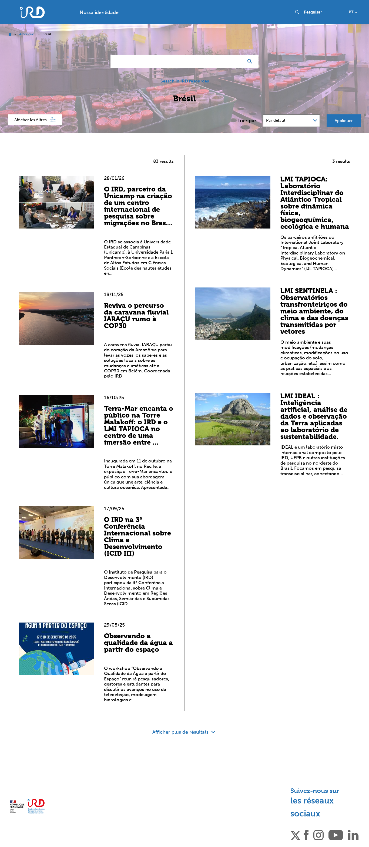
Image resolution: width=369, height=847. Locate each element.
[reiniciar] (237, 61)
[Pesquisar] (251, 61)
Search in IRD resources (184, 81)
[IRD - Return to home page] (32, 12)
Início (10, 34)
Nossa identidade (99, 12)
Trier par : (248, 120)
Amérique (26, 34)
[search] (320, 12)
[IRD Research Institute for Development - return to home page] (27, 806)
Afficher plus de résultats (181, 732)
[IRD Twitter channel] (295, 834)
